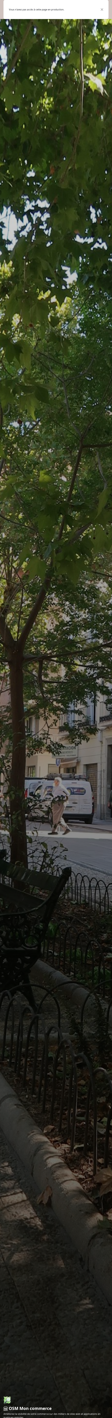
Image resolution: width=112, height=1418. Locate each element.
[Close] (101, 9)
